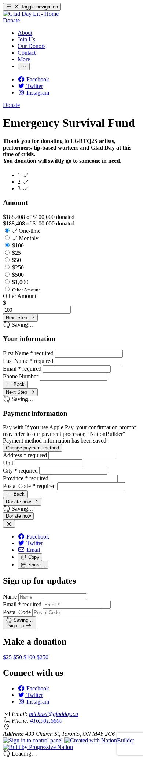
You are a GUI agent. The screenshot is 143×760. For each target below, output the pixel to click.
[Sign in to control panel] (33, 740)
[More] (24, 66)
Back (18, 384)
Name (10, 597)
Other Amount (19, 296)
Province (25, 478)
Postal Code (29, 486)
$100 (30, 657)
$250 (42, 657)
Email (22, 369)
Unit (9, 463)
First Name (28, 353)
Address (25, 455)
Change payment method (32, 448)
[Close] (9, 524)
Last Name (28, 361)
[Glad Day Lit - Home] (31, 14)
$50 (18, 657)
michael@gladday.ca (53, 714)
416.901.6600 (46, 720)
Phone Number (21, 376)
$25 (8, 657)
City (20, 470)
